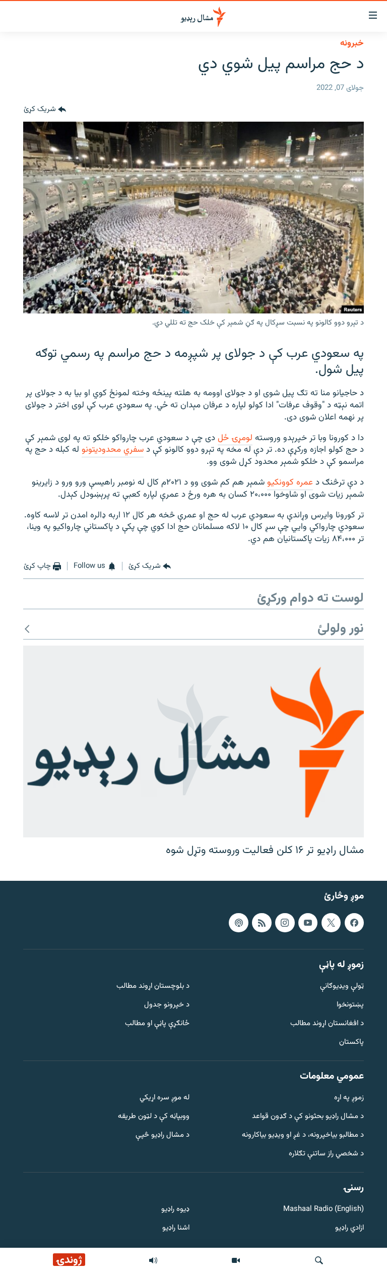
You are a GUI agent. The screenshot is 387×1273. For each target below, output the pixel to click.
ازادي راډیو (349, 1228)
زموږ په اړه (349, 1098)
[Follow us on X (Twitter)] (331, 922)
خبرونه (352, 43)
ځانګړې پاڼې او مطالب (157, 1024)
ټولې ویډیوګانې (342, 986)
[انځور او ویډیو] (236, 1260)
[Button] (45, 109)
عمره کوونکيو (290, 482)
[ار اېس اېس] (261, 922)
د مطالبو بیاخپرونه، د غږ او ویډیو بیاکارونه (303, 1135)
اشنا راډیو (175, 1228)
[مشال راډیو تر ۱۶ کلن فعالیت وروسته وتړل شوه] (193, 741)
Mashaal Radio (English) (323, 1209)
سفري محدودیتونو (113, 449)
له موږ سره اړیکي (164, 1098)
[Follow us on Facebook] (354, 922)
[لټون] (319, 1260)
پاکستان (351, 1042)
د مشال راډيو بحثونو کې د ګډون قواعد (308, 1116)
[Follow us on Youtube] (307, 922)
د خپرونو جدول (166, 1005)
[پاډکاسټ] (238, 922)
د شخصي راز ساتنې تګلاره (326, 1153)
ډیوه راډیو (175, 1209)
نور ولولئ (340, 629)
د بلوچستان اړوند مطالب (152, 986)
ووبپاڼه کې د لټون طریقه (153, 1116)
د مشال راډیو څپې (162, 1135)
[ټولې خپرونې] (153, 1260)
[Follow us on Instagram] (284, 922)
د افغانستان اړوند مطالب (327, 1024)
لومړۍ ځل (235, 438)
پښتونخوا (350, 1005)
